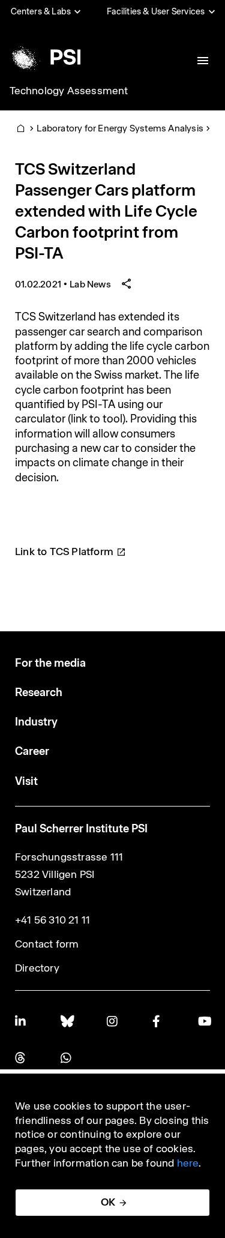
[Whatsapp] (67, 1057)
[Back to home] (44, 57)
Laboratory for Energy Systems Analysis (120, 128)
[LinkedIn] (21, 1021)
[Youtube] (204, 1021)
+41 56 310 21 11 (52, 920)
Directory (37, 968)
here (188, 1163)
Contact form (47, 944)
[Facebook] (158, 1021)
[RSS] (21, 1057)
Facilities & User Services (156, 11)
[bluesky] (67, 1021)
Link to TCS (64, 551)
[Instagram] (113, 1021)
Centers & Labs (41, 11)
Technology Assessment (69, 91)
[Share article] (127, 284)
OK (108, 1202)
